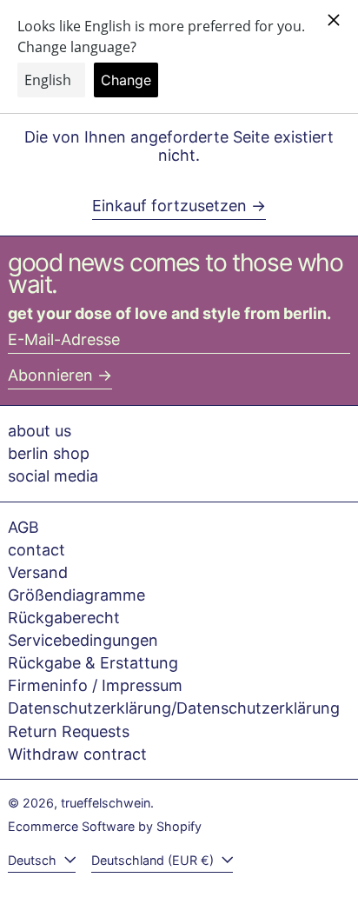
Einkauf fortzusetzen (169, 205)
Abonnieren (50, 375)
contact (36, 550)
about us (39, 431)
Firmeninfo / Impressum (95, 685)
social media (53, 476)
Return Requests (68, 731)
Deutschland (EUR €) (154, 860)
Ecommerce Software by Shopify (105, 826)
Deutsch (34, 860)
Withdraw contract (77, 754)
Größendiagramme (76, 595)
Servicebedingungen (83, 640)
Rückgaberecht (64, 617)
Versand (38, 572)
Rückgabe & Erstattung (93, 663)
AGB (23, 527)
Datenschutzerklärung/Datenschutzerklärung (174, 708)
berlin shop (49, 453)
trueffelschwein (105, 802)
